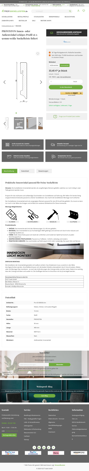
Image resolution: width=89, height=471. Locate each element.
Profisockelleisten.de (8, 26)
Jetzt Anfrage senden (59, 5)
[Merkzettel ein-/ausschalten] (37, 53)
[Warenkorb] (88, 9)
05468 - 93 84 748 (8, 423)
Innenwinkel (65, 65)
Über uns (74, 419)
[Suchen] (70, 11)
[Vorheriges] (4, 83)
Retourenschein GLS (30, 432)
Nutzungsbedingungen (43, 370)
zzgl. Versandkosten (64, 77)
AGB (54, 374)
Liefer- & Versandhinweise (32, 422)
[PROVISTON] (67, 42)
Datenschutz (52, 415)
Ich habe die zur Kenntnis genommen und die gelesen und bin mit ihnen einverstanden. (43, 374)
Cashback (27, 436)
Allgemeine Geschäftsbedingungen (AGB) (55, 425)
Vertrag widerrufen (9, 435)
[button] (71, 94)
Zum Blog (44, 396)
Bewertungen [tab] (43, 171)
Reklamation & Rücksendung (32, 429)
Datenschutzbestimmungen (22, 374)
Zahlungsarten (28, 426)
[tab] (9, 171)
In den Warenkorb (66, 87)
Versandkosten (60, 465)
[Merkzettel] (83, 11)
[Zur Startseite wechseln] (15, 11)
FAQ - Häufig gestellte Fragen (32, 419)
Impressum (51, 432)
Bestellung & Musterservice (32, 415)
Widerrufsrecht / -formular (56, 419)
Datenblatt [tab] (25, 171)
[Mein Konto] (78, 11)
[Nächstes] (40, 83)
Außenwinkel (54, 65)
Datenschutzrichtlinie (25, 370)
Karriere (74, 426)
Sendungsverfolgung (78, 415)
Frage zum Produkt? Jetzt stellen (69, 116)
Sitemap (26, 439)
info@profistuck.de (12, 431)
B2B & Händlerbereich (78, 422)
